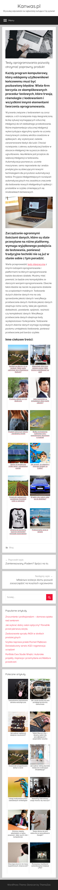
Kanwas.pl (29, 6)
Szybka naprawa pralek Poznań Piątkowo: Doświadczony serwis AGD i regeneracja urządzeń (26, 646)
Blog (11, 547)
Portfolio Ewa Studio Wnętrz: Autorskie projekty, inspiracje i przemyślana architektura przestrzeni (28, 658)
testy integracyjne (36, 264)
